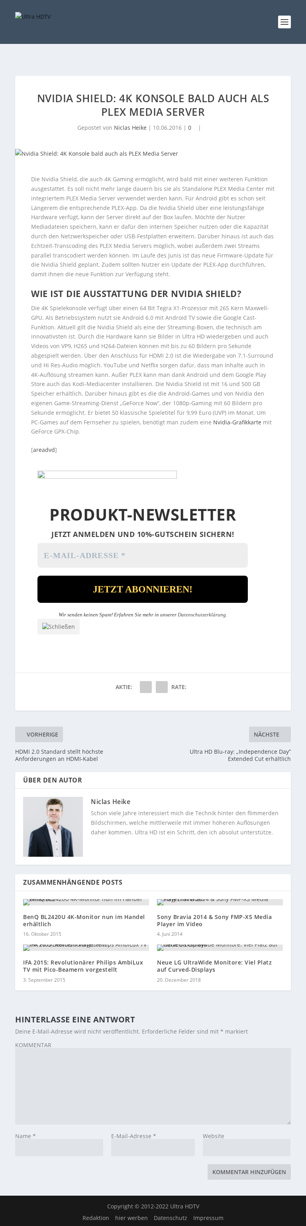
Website (213, 1136)
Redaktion (95, 1218)
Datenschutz (170, 1218)
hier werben (131, 1218)
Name (25, 1136)
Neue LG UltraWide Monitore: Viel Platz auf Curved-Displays (214, 966)
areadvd (44, 450)
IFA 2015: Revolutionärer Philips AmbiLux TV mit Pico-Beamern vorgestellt (83, 966)
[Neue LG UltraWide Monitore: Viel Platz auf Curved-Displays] (220, 948)
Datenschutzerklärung (202, 615)
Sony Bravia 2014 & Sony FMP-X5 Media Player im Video (214, 920)
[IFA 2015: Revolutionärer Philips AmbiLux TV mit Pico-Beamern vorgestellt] (86, 948)
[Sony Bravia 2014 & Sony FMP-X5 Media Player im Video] (220, 902)
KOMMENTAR (33, 1045)
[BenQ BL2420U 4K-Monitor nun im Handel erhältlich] (86, 902)
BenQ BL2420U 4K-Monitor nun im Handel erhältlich (84, 920)
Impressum (208, 1218)
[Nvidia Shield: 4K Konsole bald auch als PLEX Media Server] (152, 153)
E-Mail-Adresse (133, 1136)
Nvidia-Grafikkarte (237, 422)
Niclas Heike (130, 127)
